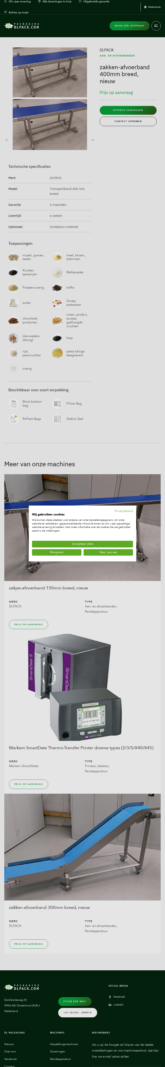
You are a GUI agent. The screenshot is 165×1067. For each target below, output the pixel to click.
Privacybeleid (124, 511)
